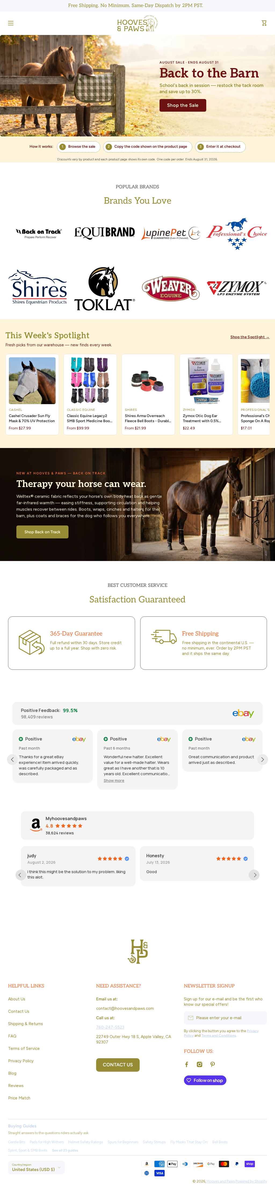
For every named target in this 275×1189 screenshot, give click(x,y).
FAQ (12, 1036)
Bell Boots (219, 1142)
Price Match (19, 1097)
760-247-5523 (110, 1027)
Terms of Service (24, 1048)
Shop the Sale (183, 105)
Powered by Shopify (251, 1181)
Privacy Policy (21, 1060)
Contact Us (18, 1011)
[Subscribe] (260, 1018)
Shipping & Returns (25, 1023)
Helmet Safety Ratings (85, 1142)
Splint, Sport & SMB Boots (27, 1150)
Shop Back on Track (42, 532)
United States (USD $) (33, 1169)
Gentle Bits (16, 1142)
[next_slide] (254, 875)
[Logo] (137, 23)
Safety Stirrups (154, 1142)
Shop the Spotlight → (250, 337)
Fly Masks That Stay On (189, 1142)
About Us (16, 998)
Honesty (87, 856)
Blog (12, 1073)
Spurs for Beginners (123, 1142)
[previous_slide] (21, 875)
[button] (264, 23)
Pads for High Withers (47, 1142)
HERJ (203, 856)
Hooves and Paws (221, 1181)
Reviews (16, 1085)
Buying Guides (22, 1125)
